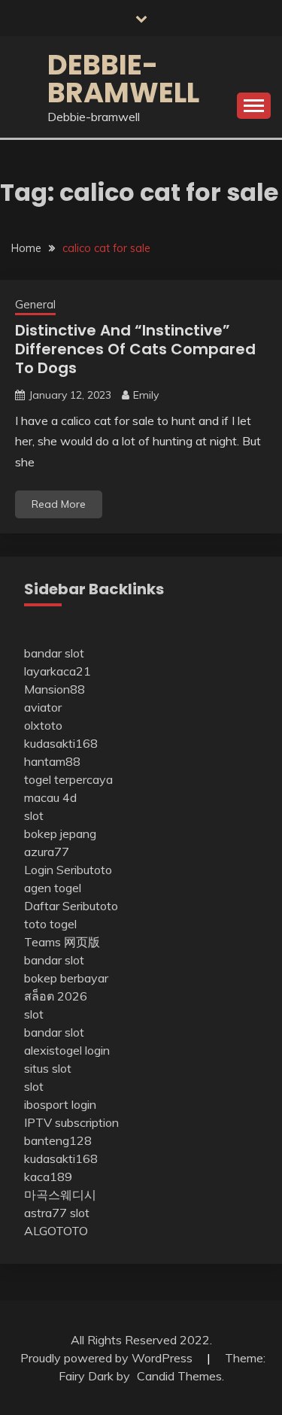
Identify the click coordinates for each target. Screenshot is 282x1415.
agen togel (52, 887)
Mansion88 (54, 689)
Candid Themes (179, 1375)
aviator (43, 707)
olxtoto (43, 725)
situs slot (47, 1068)
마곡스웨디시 (60, 1194)
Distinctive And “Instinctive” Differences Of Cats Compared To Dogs (135, 349)
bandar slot (54, 652)
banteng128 (58, 1140)
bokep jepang (60, 833)
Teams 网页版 (62, 941)
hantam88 (52, 761)
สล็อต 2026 (55, 996)
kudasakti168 (61, 743)
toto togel (50, 923)
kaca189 (48, 1176)
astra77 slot (56, 1212)
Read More (59, 504)
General (35, 304)
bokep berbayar (66, 977)
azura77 (46, 851)
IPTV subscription (71, 1122)
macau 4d (50, 797)
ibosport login (60, 1104)
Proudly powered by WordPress (108, 1357)
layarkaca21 (57, 671)
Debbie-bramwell (123, 78)
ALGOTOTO (56, 1230)
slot (34, 815)
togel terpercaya (68, 779)
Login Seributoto (68, 869)
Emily (146, 395)
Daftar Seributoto (71, 905)
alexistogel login (67, 1050)
